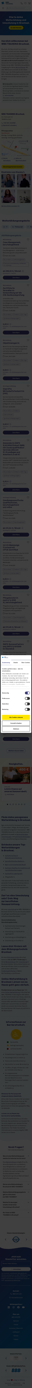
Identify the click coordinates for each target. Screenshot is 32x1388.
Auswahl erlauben (16, 723)
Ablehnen (16, 729)
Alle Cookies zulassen (16, 717)
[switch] (27, 698)
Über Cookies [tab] (25, 662)
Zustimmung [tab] (6, 662)
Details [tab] (16, 662)
